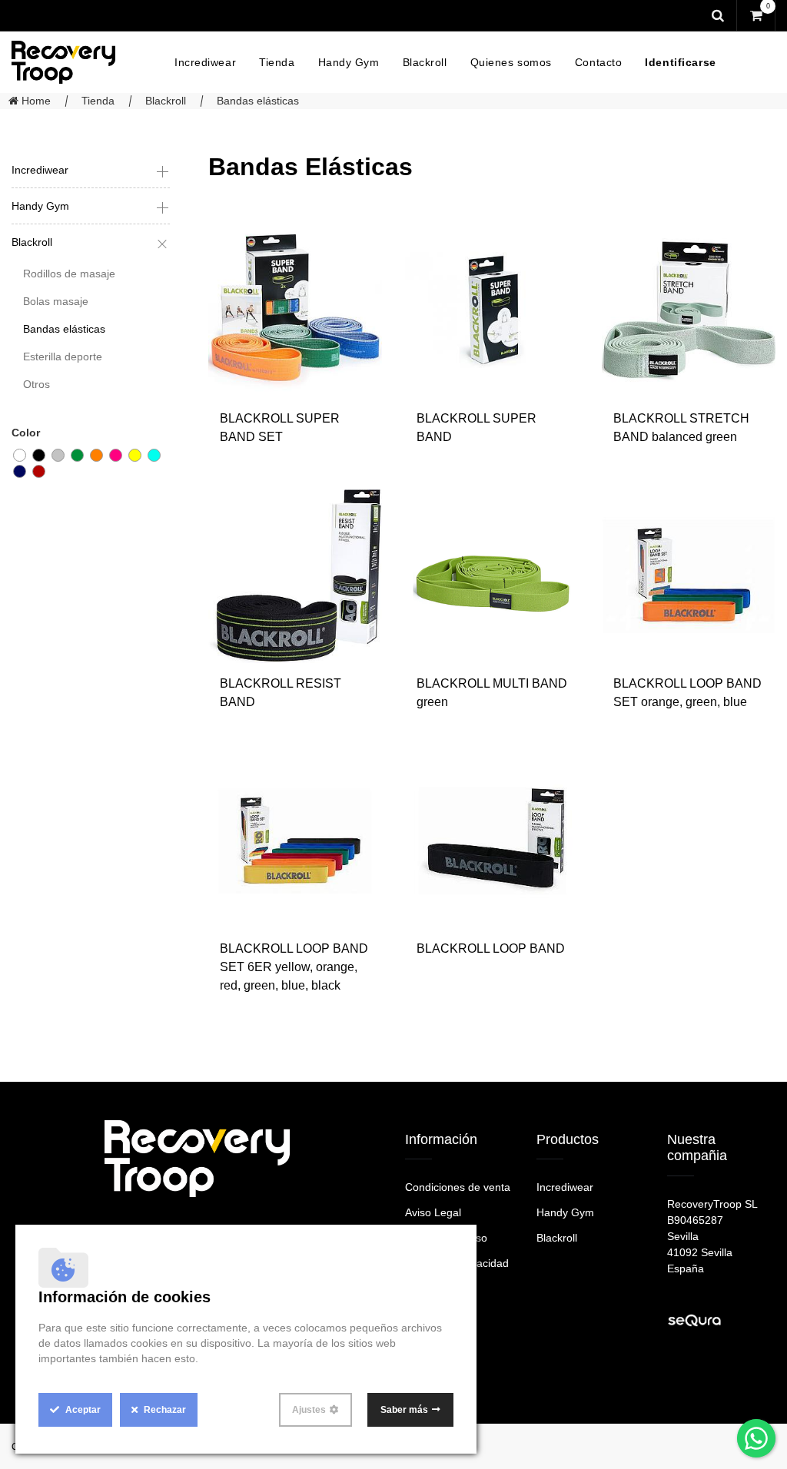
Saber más (404, 1409)
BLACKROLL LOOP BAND (491, 948)
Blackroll (165, 101)
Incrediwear (40, 170)
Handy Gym (40, 206)
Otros (36, 384)
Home (34, 101)
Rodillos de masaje (69, 273)
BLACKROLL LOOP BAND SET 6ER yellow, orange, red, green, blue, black (294, 967)
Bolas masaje (55, 301)
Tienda (98, 101)
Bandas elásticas (258, 101)
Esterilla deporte (62, 356)
